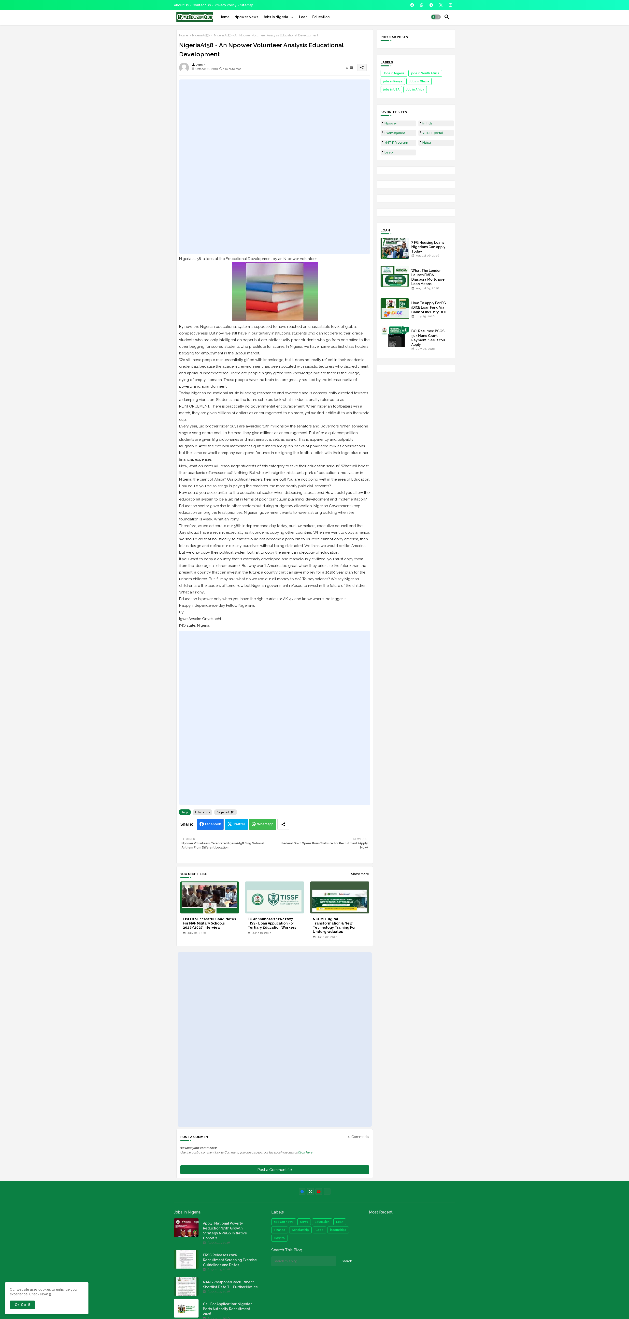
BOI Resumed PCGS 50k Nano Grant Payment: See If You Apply (428, 338)
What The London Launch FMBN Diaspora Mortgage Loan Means (427, 277)
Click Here (305, 1152)
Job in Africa (415, 89)
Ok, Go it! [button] (22, 1305)
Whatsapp (265, 824)
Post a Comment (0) (274, 1169)
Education (320, 17)
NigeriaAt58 (201, 35)
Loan (303, 17)
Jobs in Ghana (419, 81)
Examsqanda (395, 133)
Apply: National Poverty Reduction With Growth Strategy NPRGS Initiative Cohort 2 (225, 1230)
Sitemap (246, 5)
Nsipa (426, 142)
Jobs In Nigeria (276, 17)
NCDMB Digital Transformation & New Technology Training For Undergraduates (334, 925)
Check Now (38, 1294)
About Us (181, 5)
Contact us (202, 5)
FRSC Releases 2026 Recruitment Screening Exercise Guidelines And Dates (230, 1260)
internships (338, 1230)
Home (224, 17)
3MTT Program (396, 142)
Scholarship (300, 1230)
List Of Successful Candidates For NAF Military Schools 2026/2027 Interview (209, 923)
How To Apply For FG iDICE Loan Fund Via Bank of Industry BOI (428, 307)
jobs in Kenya (392, 81)
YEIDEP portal (432, 133)
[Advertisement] (275, 166)
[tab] (224, 17)
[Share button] (283, 824)
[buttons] (412, 5)
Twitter (239, 824)
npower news (283, 1222)
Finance (279, 1230)
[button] (436, 17)
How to (279, 1238)
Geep (319, 1230)
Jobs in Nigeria (393, 73)
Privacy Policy (225, 5)
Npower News (246, 17)
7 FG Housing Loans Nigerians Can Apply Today (428, 247)
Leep (389, 152)
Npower (391, 123)
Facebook (213, 824)
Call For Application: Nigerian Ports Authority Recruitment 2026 (227, 1309)
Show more (360, 874)
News (304, 1222)
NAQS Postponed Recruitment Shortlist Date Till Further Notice (230, 1284)
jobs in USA (391, 89)
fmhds (427, 123)
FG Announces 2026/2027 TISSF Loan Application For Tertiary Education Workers (272, 923)
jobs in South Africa (425, 73)
